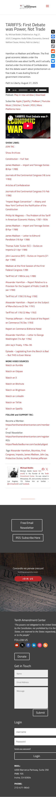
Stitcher (17, 105)
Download (40, 95)
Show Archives (13, 152)
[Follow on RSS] (45, 645)
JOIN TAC (10, 146)
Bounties (35, 450)
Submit (40, 712)
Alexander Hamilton (20, 450)
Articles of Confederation (18, 185)
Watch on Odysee (14, 371)
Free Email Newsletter (27, 525)
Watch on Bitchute (15, 383)
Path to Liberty (32, 42)
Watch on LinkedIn (15, 396)
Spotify (26, 101)
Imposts (19, 454)
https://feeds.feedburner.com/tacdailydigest (27, 444)
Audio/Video (26, 38)
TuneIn (26, 105)
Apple (19, 101)
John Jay (44, 454)
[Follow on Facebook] (28, 645)
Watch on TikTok (14, 402)
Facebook (25, 483)
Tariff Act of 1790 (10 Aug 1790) (21, 296)
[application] (27, 90)
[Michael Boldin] (13, 476)
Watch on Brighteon (15, 390)
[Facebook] (43, 469)
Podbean (36, 101)
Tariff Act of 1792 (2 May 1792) (21, 312)
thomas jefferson (39, 458)
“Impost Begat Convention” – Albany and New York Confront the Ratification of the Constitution (26, 205)
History (22, 42)
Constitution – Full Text (17, 159)
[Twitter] (47, 469)
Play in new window (24, 95)
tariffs (27, 458)
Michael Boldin (15, 34)
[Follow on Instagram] (39, 645)
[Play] (9, 90)
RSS (33, 105)
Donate (22, 656)
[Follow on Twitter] (22, 645)
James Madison (31, 454)
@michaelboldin (13, 483)
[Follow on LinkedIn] (34, 645)
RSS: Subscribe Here (28, 537)
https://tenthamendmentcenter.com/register (27, 436)
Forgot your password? (22, 748)
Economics (36, 38)
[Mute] (36, 90)
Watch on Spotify (14, 408)
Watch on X (11, 377)
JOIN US (28, 578)
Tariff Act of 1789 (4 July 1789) (21, 276)
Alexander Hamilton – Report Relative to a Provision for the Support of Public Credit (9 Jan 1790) (27, 286)
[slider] (43, 89)
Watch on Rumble (14, 365)
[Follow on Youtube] (16, 645)
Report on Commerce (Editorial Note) (23, 328)
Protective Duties (14, 458)
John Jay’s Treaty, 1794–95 (19, 345)
